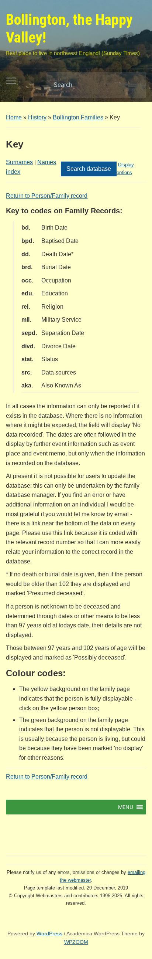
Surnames (19, 162)
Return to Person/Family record (46, 196)
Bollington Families (78, 117)
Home (14, 117)
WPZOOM (76, 942)
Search (134, 85)
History (37, 117)
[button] (125, 807)
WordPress (49, 933)
